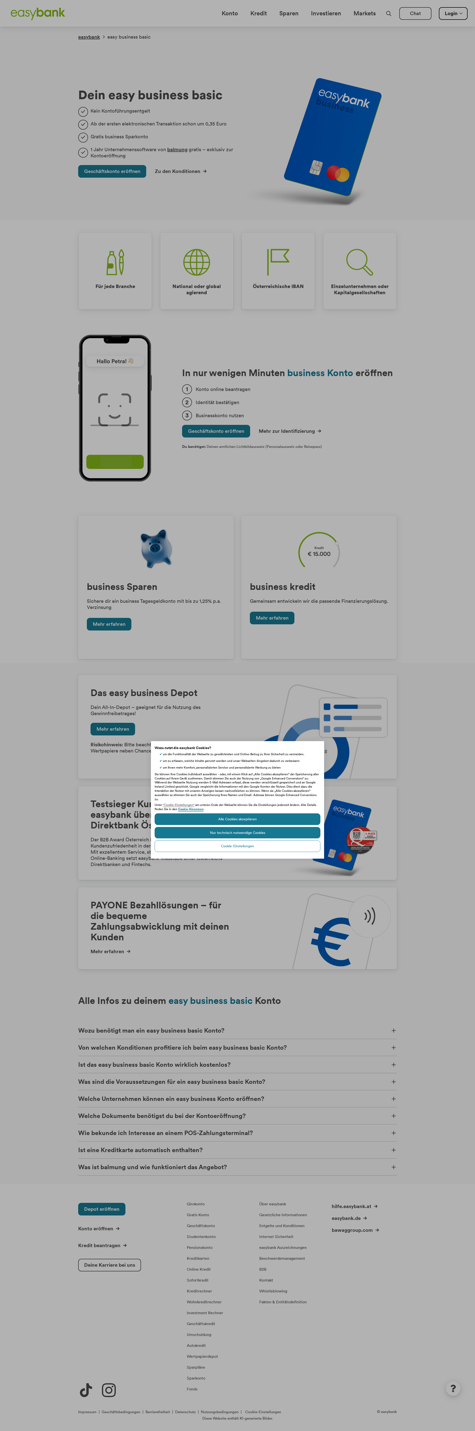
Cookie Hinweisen (190, 809)
